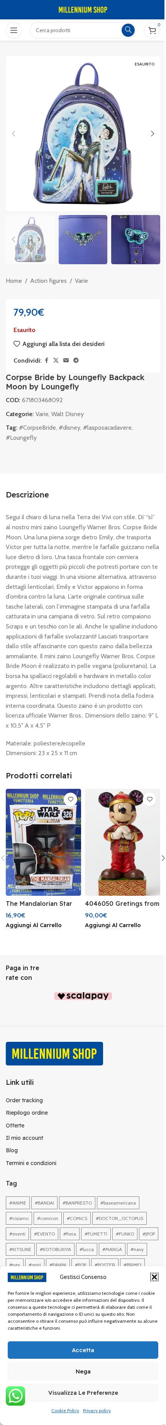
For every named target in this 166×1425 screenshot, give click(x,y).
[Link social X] (56, 360)
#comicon (47, 1218)
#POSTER (105, 1265)
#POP (80, 1265)
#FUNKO (125, 1234)
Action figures (48, 280)
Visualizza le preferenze (83, 1392)
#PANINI (57, 1265)
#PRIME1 (132, 1265)
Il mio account (24, 1137)
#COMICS (77, 1218)
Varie (81, 280)
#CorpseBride (37, 427)
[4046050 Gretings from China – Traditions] (122, 842)
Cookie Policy (65, 1410)
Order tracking (24, 1100)
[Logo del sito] (83, 9)
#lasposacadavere (107, 427)
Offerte (15, 1125)
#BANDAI (44, 1203)
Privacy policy (97, 1410)
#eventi (17, 1234)
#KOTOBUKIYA (55, 1249)
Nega (83, 1371)
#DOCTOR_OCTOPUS (119, 1218)
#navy (137, 1249)
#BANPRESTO (77, 1203)
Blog (12, 1150)
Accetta (83, 1350)
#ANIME (17, 1203)
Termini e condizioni (31, 1163)
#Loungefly (21, 437)
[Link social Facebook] (46, 360)
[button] (154, 1277)
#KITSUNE (20, 1249)
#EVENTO (44, 1234)
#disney (69, 427)
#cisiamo (19, 1218)
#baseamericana (118, 1203)
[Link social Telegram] (76, 360)
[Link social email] (66, 360)
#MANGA (112, 1249)
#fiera (69, 1234)
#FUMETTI (96, 1234)
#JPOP (148, 1234)
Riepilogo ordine (27, 1112)
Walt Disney (67, 414)
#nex (14, 1265)
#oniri (35, 1265)
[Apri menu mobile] (14, 30)
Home (14, 280)
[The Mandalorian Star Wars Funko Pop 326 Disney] (43, 842)
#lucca (87, 1249)
